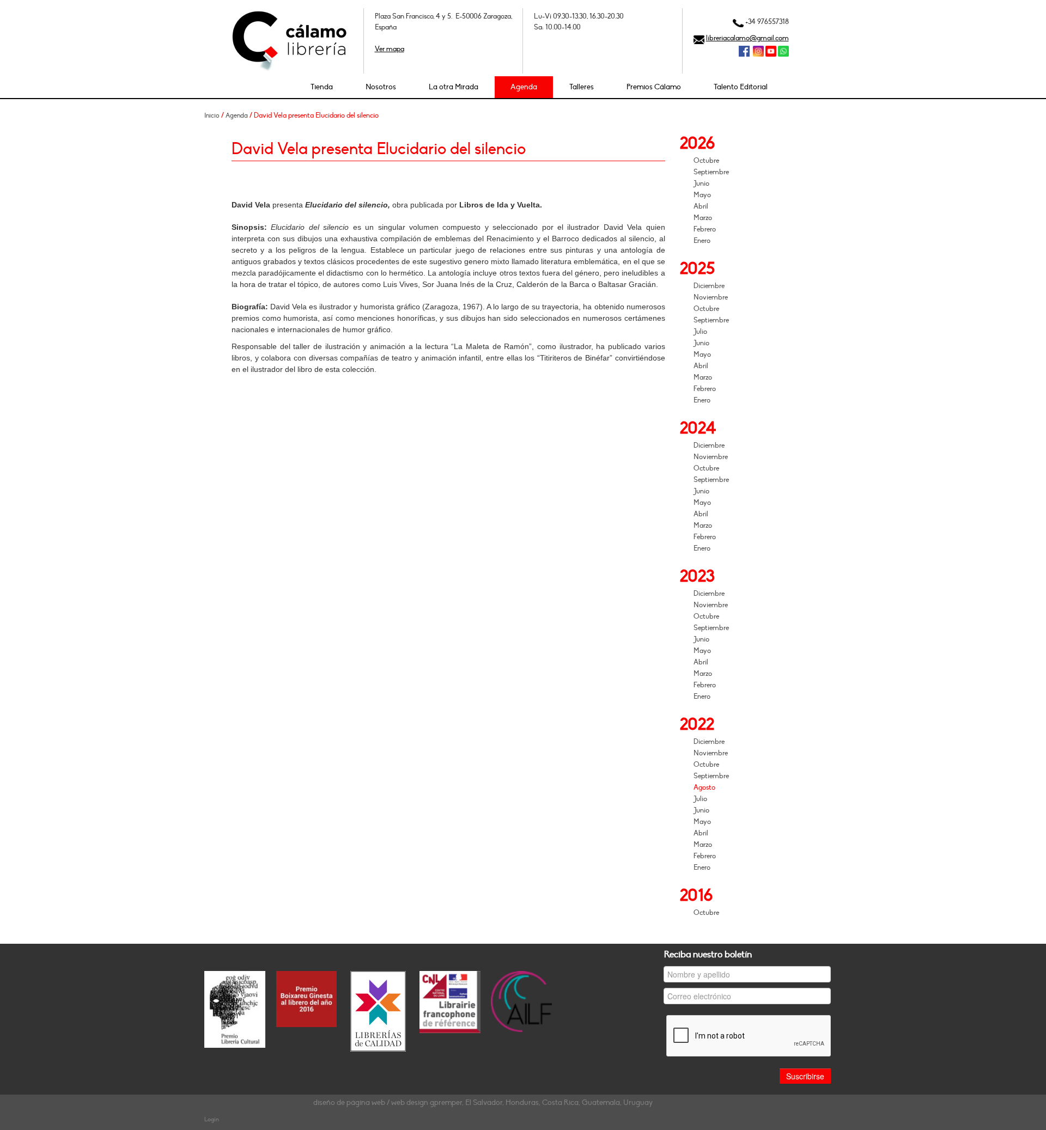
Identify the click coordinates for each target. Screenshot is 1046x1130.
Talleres (581, 86)
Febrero (705, 229)
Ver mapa (389, 49)
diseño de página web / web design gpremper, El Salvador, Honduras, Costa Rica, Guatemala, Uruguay (483, 1102)
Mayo (702, 195)
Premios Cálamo (654, 86)
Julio (700, 331)
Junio (701, 183)
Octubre (706, 160)
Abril (701, 206)
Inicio (212, 115)
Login (211, 1119)
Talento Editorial (741, 86)
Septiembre (711, 172)
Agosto (704, 787)
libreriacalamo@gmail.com (747, 38)
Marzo (703, 217)
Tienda (322, 86)
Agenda (523, 86)
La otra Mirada (453, 86)
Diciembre (709, 286)
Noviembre (711, 297)
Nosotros (381, 86)
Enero (702, 240)
